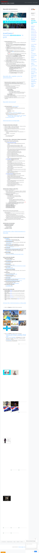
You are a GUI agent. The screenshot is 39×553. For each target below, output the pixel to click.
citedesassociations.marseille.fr (10, 268)
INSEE (13, 51)
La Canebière (9, 267)
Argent (13, 116)
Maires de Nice (33, 71)
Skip (33, 551)
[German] (33, 9)
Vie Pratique (15, 335)
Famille (15, 115)
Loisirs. (21, 116)
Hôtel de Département (9, 242)
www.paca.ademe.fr (9, 260)
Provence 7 (4, 1)
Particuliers (10, 112)
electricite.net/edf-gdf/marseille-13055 (11, 274)
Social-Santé (18, 115)
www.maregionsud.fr (9, 240)
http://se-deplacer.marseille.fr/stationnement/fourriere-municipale (15, 278)
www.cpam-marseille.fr (16, 283)
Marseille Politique (20, 335)
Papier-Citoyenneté (10, 115)
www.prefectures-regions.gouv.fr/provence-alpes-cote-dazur (14, 254)
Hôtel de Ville (18, 248)
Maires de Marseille (34, 69)
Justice (15, 116)
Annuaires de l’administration (10, 117)
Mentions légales (35, 2)
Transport (9, 116)
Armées (7, 337)
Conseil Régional (20, 334)
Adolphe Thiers (33, 48)
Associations (19, 112)
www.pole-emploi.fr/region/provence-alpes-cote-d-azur (14, 280)
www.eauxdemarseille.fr (9, 286)
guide (14, 541)
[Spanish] (34, 9)
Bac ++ (32, 52)
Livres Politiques (33, 68)
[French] (32, 9)
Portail (21, 541)
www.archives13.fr (8, 263)
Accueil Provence (8, 33)
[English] (31, 9)
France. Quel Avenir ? (34, 61)
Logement (24, 115)
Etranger (18, 116)
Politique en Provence (9, 541)
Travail (21, 115)
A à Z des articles (29, 2)
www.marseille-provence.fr (10, 246)
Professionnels (15, 112)
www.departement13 (9, 244)
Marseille (18, 541)
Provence (33, 44)
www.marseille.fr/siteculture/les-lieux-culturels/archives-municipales (16, 265)
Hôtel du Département (13, 334)
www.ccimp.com (8, 251)
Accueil (26, 2)
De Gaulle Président (34, 55)
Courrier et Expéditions (12, 337)
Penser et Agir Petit (34, 79)
